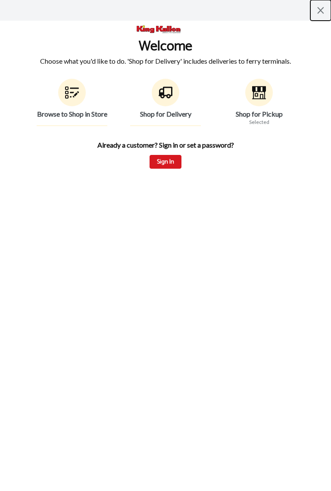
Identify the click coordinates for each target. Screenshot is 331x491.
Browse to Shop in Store (72, 114)
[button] (72, 102)
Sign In (165, 162)
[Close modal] (320, 10)
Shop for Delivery (165, 114)
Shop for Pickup (259, 114)
